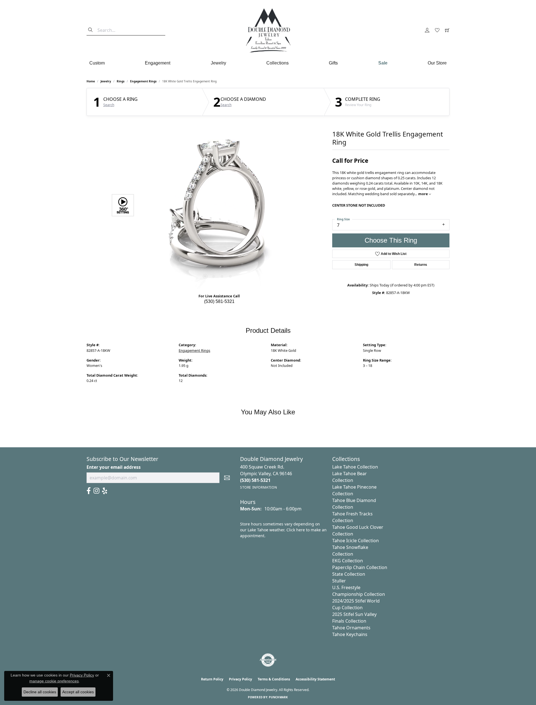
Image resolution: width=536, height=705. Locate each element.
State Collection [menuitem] (348, 574)
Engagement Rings (143, 81)
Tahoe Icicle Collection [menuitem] (355, 540)
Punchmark (278, 697)
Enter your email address (114, 467)
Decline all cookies (39, 692)
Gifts (333, 63)
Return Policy (212, 679)
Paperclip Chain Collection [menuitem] (359, 567)
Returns (420, 265)
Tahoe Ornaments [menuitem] (351, 628)
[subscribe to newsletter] (226, 477)
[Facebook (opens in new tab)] (89, 490)
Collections (277, 63)
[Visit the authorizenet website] (268, 660)
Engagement (157, 63)
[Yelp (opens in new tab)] (104, 490)
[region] (218, 205)
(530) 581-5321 (219, 301)
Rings (121, 81)
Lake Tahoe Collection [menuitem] (355, 467)
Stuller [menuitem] (339, 581)
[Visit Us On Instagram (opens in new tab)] (96, 490)
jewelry (105, 81)
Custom (97, 63)
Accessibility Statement (315, 679)
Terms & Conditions (274, 679)
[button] (427, 30)
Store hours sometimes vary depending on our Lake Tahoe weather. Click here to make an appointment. (283, 529)
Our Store (437, 63)
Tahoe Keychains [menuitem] (349, 634)
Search (108, 105)
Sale (382, 63)
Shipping (361, 265)
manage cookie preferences (54, 681)
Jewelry (218, 63)
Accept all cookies (78, 692)
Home (91, 81)
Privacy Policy (240, 679)
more (423, 193)
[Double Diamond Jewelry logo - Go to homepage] (268, 30)
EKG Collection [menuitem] (347, 561)
